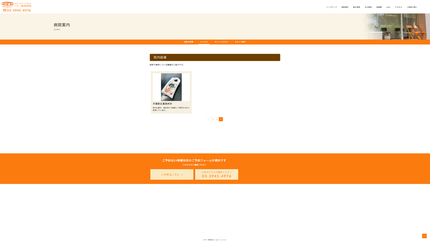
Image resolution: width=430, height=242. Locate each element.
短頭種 (379, 7)
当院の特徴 (188, 42)
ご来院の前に (412, 7)
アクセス (398, 7)
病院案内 (345, 7)
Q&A (388, 7)
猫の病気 (356, 7)
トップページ (331, 7)
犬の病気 (368, 7)
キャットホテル (221, 42)
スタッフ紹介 (240, 42)
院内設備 (204, 42)
